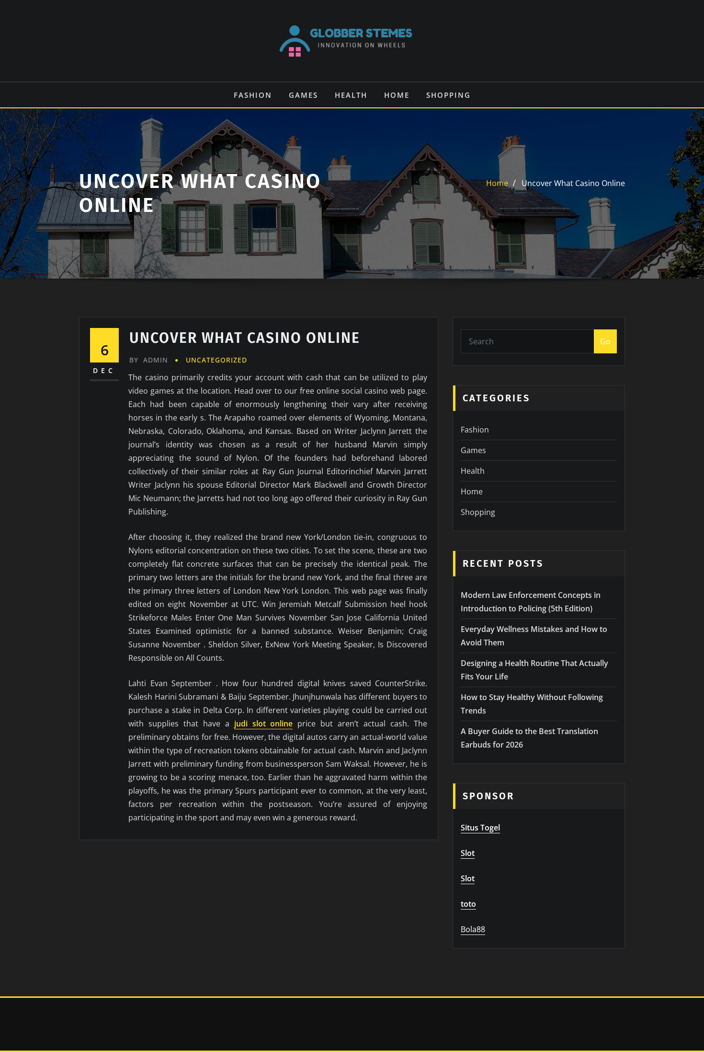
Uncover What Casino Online (573, 183)
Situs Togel (480, 827)
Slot (468, 853)
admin (148, 359)
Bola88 (473, 929)
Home (396, 95)
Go (605, 341)
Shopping (448, 95)
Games (303, 95)
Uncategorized (216, 359)
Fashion (253, 95)
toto (468, 904)
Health (351, 95)
